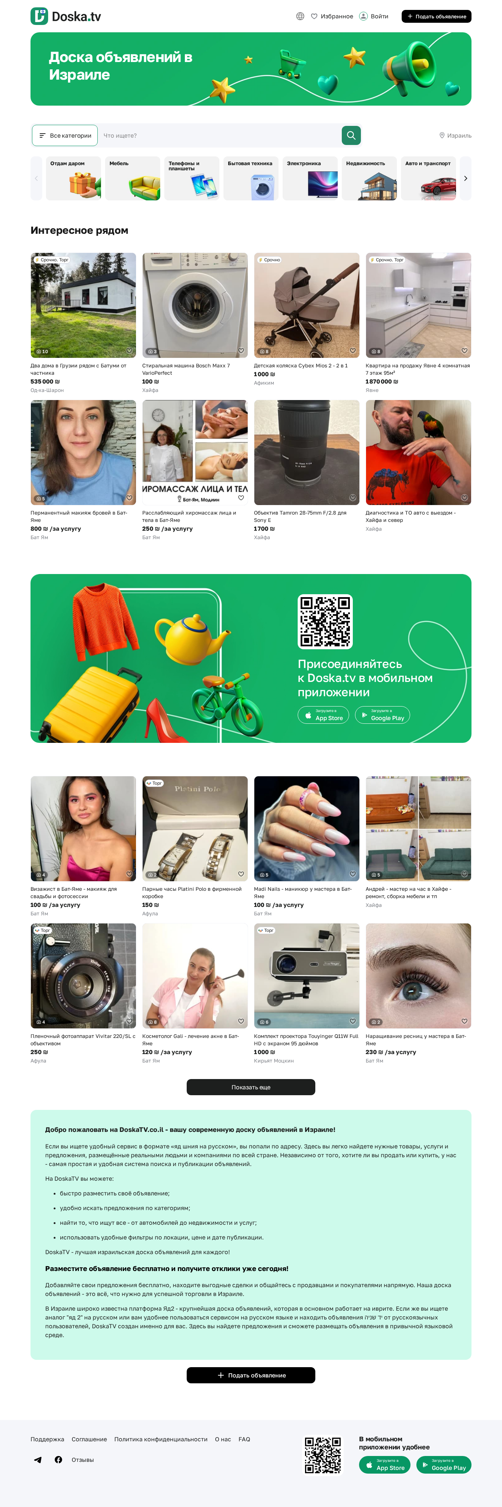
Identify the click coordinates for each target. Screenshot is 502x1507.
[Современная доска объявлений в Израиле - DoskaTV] (66, 16)
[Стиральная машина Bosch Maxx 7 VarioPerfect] (195, 323)
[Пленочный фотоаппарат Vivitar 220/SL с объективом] (83, 993)
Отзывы (83, 1459)
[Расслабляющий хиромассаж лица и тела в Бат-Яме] (195, 470)
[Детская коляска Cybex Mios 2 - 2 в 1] (307, 319)
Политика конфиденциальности (161, 1439)
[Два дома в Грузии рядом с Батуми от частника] (83, 323)
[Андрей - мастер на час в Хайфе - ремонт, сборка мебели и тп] (418, 842)
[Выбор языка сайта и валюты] (300, 16)
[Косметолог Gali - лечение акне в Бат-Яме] (195, 993)
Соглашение (89, 1439)
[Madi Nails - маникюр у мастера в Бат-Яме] (307, 846)
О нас (223, 1439)
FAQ (244, 1439)
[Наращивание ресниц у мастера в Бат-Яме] (418, 993)
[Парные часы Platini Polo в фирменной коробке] (195, 846)
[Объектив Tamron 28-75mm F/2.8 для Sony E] (307, 470)
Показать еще (251, 1087)
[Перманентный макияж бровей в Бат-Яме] (83, 470)
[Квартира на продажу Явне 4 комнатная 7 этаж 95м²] (418, 323)
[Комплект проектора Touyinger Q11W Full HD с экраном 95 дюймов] (307, 993)
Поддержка (47, 1439)
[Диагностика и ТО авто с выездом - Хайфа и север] (418, 466)
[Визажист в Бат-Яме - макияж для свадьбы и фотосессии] (83, 846)
